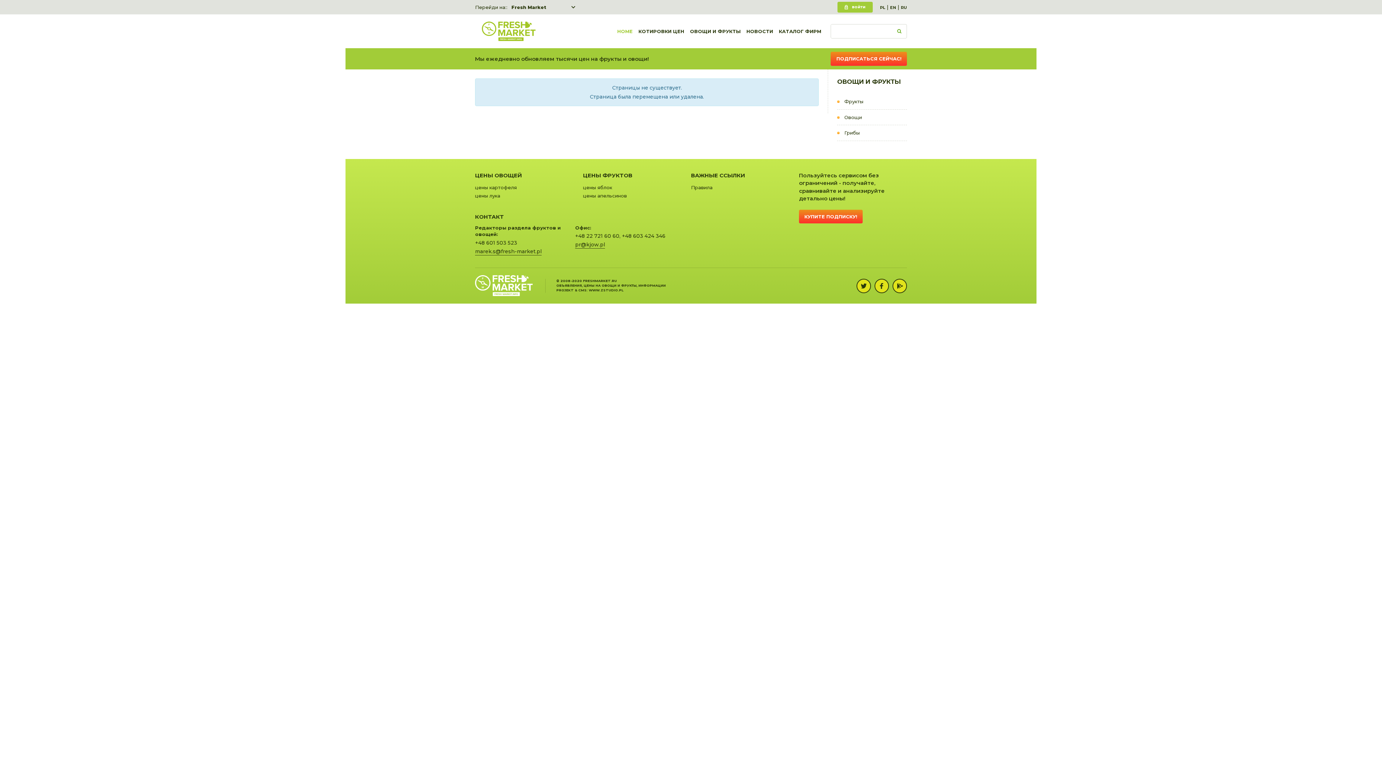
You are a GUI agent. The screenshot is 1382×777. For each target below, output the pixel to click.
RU (904, 7)
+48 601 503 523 (496, 243)
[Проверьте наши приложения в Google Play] (900, 286)
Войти (859, 7)
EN (893, 7)
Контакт (489, 216)
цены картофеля (496, 187)
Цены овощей (498, 175)
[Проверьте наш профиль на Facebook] (882, 286)
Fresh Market (528, 7)
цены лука (487, 196)
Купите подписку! (830, 216)
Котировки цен (661, 31)
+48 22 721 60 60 (597, 236)
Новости (759, 31)
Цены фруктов (607, 175)
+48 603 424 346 (643, 236)
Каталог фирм (800, 31)
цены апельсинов (605, 196)
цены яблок (597, 187)
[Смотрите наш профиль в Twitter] (864, 286)
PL (882, 7)
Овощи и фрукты (715, 31)
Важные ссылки (718, 175)
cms (582, 290)
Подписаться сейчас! (869, 59)
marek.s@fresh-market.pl (508, 251)
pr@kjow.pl (590, 244)
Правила (702, 187)
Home (625, 31)
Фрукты (853, 101)
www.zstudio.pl (606, 290)
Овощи (853, 117)
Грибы (852, 133)
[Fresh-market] (508, 31)
